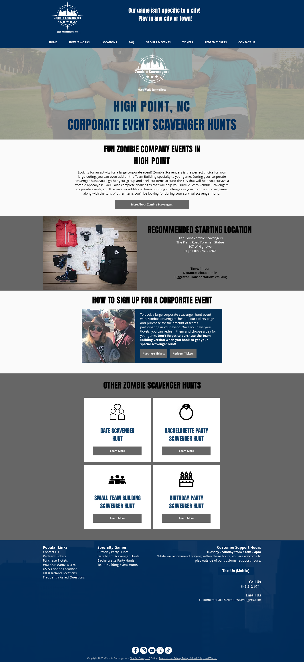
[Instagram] (143, 650)
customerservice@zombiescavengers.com (230, 600)
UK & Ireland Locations (60, 573)
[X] (160, 650)
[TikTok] (168, 650)
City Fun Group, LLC (140, 658)
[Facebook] (135, 650)
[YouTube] (152, 650)
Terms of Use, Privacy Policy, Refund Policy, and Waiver (188, 658)
